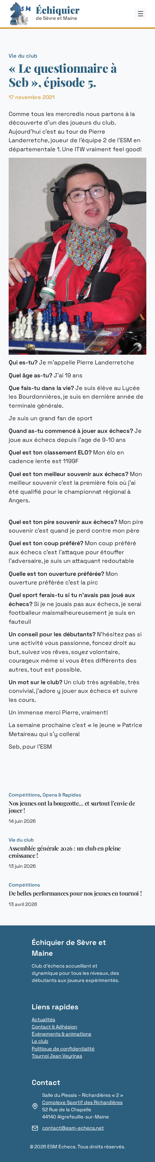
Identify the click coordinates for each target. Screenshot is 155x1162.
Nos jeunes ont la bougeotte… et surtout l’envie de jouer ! (72, 807)
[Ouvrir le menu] (140, 13)
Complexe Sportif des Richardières (82, 1102)
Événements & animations (61, 1034)
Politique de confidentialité (63, 1049)
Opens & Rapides (62, 795)
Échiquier (58, 10)
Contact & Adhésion (54, 1027)
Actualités (43, 1020)
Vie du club (23, 56)
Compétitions (24, 795)
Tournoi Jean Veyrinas (57, 1056)
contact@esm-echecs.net (73, 1128)
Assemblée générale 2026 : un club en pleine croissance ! (65, 852)
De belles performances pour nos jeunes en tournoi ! (75, 893)
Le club (40, 1041)
